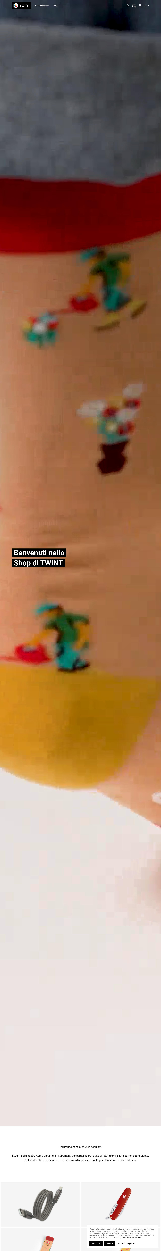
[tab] (133, 6)
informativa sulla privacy (130, 1238)
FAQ (55, 5)
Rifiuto (110, 1243)
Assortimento (42, 5)
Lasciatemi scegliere (125, 1243)
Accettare (96, 1243)
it (146, 5)
